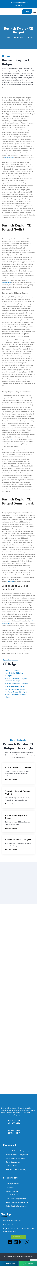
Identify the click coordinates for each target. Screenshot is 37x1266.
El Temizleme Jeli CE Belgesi (14, 686)
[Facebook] (10, 1242)
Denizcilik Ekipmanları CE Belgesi (16, 684)
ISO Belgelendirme (12, 1184)
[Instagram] (21, 1242)
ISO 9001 (11, 439)
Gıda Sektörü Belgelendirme (16, 1199)
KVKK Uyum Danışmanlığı (15, 1158)
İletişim (27, 11)
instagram (11, 582)
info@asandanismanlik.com (19, 2)
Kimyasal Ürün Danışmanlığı (16, 1169)
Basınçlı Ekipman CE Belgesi (18, 839)
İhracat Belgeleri (12, 1191)
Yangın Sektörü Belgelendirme (17, 1202)
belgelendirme (9, 157)
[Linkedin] (15, 1242)
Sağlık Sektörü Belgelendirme (16, 1206)
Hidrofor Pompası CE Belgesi (18, 767)
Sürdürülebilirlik (11, 1166)
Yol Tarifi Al (17, 1237)
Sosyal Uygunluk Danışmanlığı (17, 1155)
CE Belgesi (6, 56)
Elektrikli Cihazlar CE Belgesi (14, 689)
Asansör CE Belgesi (11, 670)
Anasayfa (8, 37)
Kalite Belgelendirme (13, 1195)
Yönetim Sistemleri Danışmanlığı (17, 1151)
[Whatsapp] (27, 1242)
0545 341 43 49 (14, 1133)
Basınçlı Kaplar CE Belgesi (13, 673)
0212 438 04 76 (19, 5)
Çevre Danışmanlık (13, 1162)
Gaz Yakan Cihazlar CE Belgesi (15, 692)
